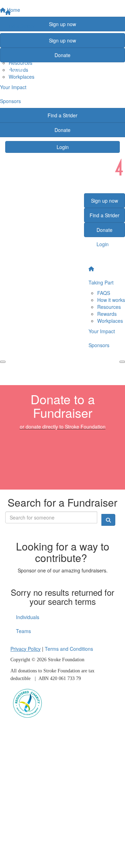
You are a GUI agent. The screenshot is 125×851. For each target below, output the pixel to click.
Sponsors (99, 345)
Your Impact (102, 331)
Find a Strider (20, 26)
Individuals (27, 617)
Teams (23, 630)
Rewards (107, 313)
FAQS (103, 292)
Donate (62, 55)
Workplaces (110, 320)
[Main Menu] (3, 362)
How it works (111, 299)
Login (63, 146)
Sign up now (62, 40)
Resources (109, 306)
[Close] (122, 362)
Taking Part (101, 282)
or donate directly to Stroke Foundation (63, 426)
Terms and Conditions (69, 648)
